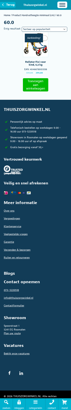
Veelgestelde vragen (16, 234)
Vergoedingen (12, 218)
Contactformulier (14, 305)
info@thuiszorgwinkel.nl (18, 297)
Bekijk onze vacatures (17, 353)
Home (7, 15)
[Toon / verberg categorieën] (62, 5)
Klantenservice (12, 226)
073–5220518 (11, 290)
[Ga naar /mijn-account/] (19, 404)
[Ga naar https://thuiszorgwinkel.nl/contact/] (51, 404)
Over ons (9, 210)
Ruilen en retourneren (17, 257)
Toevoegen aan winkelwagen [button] (35, 84)
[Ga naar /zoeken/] (6, 404)
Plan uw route (12, 333)
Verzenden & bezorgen (17, 249)
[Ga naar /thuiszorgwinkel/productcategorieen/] (35, 404)
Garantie (9, 242)
